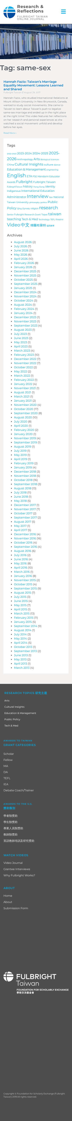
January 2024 (23, 313)
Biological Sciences (50, 159)
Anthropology (25, 159)
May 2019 (20, 455)
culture (48, 164)
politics (43, 202)
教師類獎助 (10, 834)
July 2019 (20, 450)
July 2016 (20, 555)
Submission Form (15, 908)
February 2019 (24, 463)
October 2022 (23, 367)
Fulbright (24, 182)
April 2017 (20, 530)
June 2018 (21, 496)
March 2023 (22, 350)
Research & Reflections (30, 9)
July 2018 (20, 492)
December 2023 (25, 317)
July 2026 (20, 246)
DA (5, 772)
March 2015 (22, 613)
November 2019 (25, 438)
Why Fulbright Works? (19, 875)
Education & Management (26, 169)
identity (50, 186)
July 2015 (20, 596)
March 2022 (22, 375)
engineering (52, 170)
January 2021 (23, 400)
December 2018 (25, 471)
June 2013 (21, 655)
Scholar (8, 754)
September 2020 (26, 413)
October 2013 (23, 647)
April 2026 (21, 258)
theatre (59, 219)
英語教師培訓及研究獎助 (18, 840)
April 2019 (20, 459)
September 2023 (25, 325)
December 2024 (25, 292)
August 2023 (23, 329)
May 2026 (20, 254)
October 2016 (23, 542)
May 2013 (20, 659)
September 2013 (25, 651)
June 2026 (21, 250)
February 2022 (24, 379)
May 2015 (20, 605)
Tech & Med (30, 219)
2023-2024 (24, 153)
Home (7, 895)
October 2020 (23, 409)
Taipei (44, 214)
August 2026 (23, 242)
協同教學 (50, 226)
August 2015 (22, 592)
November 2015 (25, 580)
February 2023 (24, 354)
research (48, 207)
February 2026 (24, 263)
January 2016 (23, 576)
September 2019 (25, 442)
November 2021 (25, 388)
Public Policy (12, 719)
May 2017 (20, 526)
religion (34, 208)
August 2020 (23, 417)
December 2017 (25, 505)
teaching (14, 219)
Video (13, 225)
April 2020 (21, 425)
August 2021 (22, 392)
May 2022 (20, 371)
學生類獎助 (10, 822)
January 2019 (23, 467)
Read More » (9, 133)
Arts (37, 159)
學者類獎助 (10, 815)
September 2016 (25, 546)
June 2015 (21, 601)
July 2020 (20, 421)
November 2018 (25, 475)
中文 (25, 224)
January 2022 (23, 384)
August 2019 (22, 446)
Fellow (8, 760)
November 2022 (25, 363)
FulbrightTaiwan (14, 187)
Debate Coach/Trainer (18, 790)
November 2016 (25, 538)
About (7, 902)
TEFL (52, 219)
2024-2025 (40, 153)
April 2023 (21, 346)
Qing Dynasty (23, 208)
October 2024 (23, 300)
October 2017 (23, 513)
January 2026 (23, 267)
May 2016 (20, 563)
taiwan (54, 214)
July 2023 (20, 334)
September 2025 (25, 284)
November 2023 (25, 321)
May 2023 (20, 342)
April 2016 (20, 567)
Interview (37, 196)
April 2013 (20, 663)
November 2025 (25, 275)
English (16, 175)
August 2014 (22, 630)
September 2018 (25, 484)
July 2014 (20, 634)
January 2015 (23, 622)
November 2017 (25, 509)
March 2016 (22, 571)
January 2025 (23, 288)
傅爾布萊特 (38, 225)
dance (57, 165)
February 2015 (23, 617)
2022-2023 (11, 154)
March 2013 (22, 667)
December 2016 (25, 534)
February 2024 (24, 309)
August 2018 (22, 488)
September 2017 (25, 517)
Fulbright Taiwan (44, 182)
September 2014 (25, 626)
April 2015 (20, 609)
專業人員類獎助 (13, 828)
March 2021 (22, 396)
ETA (29, 176)
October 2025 (23, 279)
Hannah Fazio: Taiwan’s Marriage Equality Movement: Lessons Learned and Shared (33, 85)
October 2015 (23, 584)
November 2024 (25, 296)
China (10, 164)
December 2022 (25, 359)
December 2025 (25, 271)
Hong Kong (39, 187)
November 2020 (25, 405)
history (28, 186)
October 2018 (23, 480)
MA (5, 766)
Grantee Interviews (16, 869)
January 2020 (23, 434)
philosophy (34, 202)
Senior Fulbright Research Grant (24, 214)
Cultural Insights (29, 164)
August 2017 (22, 521)
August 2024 (23, 304)
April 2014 (20, 642)
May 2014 (20, 638)
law (51, 197)
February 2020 (24, 430)
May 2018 (20, 501)
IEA (5, 784)
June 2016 (21, 559)
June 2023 (21, 338)
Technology (44, 219)
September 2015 (25, 588)
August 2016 (22, 551)
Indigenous (14, 191)
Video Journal (13, 863)
